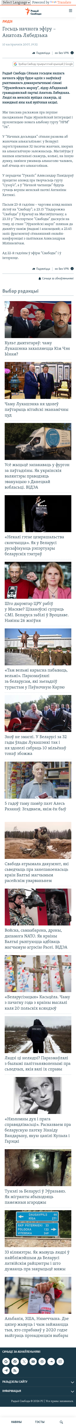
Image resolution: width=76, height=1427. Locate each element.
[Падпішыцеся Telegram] (6, 1370)
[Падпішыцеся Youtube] (33, 1361)
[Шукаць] (61, 1422)
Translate (64, 2)
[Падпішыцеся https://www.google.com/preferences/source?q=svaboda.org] (6, 1361)
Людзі (7, 21)
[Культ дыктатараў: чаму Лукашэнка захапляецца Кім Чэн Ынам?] (38, 319)
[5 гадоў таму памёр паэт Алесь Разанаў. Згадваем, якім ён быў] (38, 780)
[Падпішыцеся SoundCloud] (51, 1361)
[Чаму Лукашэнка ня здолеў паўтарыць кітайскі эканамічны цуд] (38, 380)
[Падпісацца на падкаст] (42, 1361)
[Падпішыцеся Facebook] (15, 1361)
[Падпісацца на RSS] (15, 1370)
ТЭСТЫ (39, 1422)
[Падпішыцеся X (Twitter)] (24, 1361)
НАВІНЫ (16, 1422)
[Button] (41, 53)
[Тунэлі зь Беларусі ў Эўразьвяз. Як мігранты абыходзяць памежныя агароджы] (38, 1167)
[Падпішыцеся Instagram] (60, 1361)
